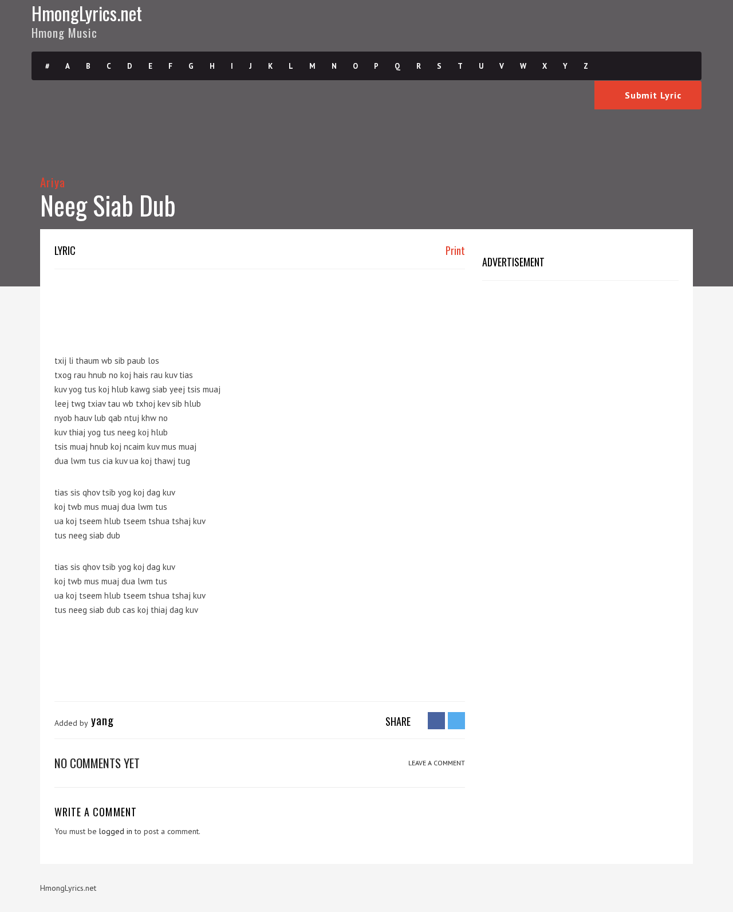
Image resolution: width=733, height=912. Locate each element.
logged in (115, 831)
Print (454, 250)
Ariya (52, 182)
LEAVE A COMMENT (436, 762)
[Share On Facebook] (436, 720)
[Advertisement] (262, 306)
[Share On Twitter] (456, 720)
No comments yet (97, 763)
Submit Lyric (651, 95)
